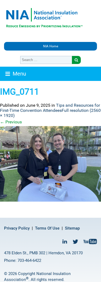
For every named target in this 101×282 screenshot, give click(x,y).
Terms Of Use (47, 228)
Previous (11, 121)
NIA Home (50, 46)
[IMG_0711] (50, 164)
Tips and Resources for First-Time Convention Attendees (50, 108)
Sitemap (72, 228)
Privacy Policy (17, 228)
